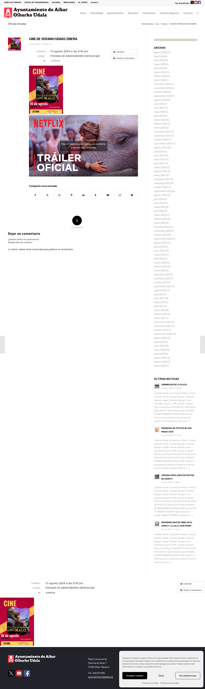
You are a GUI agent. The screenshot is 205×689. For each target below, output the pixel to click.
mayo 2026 (159, 64)
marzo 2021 (160, 310)
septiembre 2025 (163, 95)
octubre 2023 (161, 187)
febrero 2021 (160, 314)
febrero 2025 (160, 123)
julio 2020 (159, 341)
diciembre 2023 (162, 179)
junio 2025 (159, 107)
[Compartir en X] (47, 195)
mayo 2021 (159, 302)
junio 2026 (159, 60)
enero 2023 (160, 222)
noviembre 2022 (162, 230)
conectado (37, 249)
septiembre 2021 (162, 286)
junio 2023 (159, 202)
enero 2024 (160, 175)
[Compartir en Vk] (108, 195)
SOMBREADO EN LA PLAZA (174, 384)
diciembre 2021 (162, 274)
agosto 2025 (160, 99)
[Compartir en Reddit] (120, 195)
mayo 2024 (160, 159)
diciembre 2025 (162, 84)
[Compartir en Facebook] (35, 195)
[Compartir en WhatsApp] (59, 195)
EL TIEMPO (82, 2)
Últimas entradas (17, 23)
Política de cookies (150, 683)
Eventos (48, 44)
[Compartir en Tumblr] (96, 195)
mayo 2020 (159, 349)
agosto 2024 (160, 147)
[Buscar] (198, 13)
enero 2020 (160, 365)
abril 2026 (159, 68)
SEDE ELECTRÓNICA (12, 2)
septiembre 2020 (163, 333)
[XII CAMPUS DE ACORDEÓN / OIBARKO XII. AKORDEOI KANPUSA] (202, 344)
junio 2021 (159, 298)
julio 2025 (159, 103)
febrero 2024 (160, 171)
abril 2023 (159, 210)
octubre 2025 (161, 91)
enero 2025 (160, 127)
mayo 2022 (159, 254)
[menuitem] (13, 2)
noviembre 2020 (162, 326)
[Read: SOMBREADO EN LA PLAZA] (157, 386)
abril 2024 (159, 163)
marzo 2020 (160, 357)
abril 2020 (159, 353)
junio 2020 (159, 345)
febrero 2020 (160, 361)
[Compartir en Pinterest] (71, 195)
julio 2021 (158, 294)
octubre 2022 (161, 234)
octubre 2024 (161, 139)
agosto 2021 (160, 290)
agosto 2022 (160, 242)
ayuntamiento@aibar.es (100, 676)
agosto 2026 (160, 52)
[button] (124, 58)
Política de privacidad (169, 683)
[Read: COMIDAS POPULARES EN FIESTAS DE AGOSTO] (157, 477)
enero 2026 (160, 80)
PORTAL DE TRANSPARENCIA (37, 2)
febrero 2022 (160, 266)
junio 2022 (159, 250)
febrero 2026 (160, 76)
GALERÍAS (56, 2)
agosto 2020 (160, 337)
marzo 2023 (160, 214)
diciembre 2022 (162, 226)
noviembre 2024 (162, 135)
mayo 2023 (159, 206)
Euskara (94, 2)
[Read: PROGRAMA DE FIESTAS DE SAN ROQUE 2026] (157, 430)
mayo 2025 (159, 111)
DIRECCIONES (69, 2)
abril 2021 (159, 306)
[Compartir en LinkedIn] (84, 195)
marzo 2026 (160, 72)
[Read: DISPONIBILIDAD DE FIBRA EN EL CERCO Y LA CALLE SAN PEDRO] (157, 524)
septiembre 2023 (163, 191)
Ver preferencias (187, 675)
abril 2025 (159, 115)
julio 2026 (159, 56)
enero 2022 (160, 270)
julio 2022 (159, 246)
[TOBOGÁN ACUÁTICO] (2, 344)
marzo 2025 (160, 119)
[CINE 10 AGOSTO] (14, 44)
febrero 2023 (160, 218)
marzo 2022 (160, 262)
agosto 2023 (160, 195)
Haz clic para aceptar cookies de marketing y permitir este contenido (83, 146)
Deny (161, 675)
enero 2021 (159, 318)
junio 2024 (159, 155)
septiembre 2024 (163, 143)
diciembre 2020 (162, 322)
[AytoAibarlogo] (36, 13)
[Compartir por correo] (132, 195)
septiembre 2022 (163, 238)
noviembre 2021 (162, 278)
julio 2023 (159, 199)
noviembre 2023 (162, 183)
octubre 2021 (160, 282)
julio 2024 (159, 151)
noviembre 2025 (162, 88)
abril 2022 (159, 258)
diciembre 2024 (162, 131)
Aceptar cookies (134, 675)
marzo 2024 (160, 167)
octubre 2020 (161, 329)
